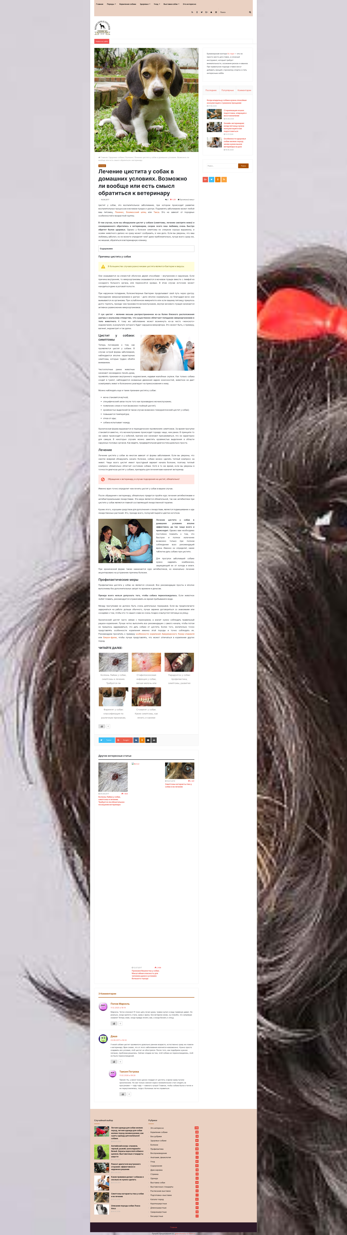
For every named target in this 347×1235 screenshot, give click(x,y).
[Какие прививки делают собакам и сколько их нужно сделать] (101, 1183)
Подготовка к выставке (161, 1195)
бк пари (230, 54)
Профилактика (156, 1149)
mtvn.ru (192, 1233)
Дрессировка (156, 1170)
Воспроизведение (158, 1153)
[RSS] (192, 12)
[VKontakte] (136, 740)
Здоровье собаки (116, 157)
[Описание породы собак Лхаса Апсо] (101, 1209)
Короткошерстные (158, 1203)
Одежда (154, 1178)
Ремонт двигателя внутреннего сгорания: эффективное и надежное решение (126, 1166)
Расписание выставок (160, 1191)
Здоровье (144, 4)
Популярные (227, 90)
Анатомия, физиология (160, 1157)
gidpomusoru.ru (181, 1233)
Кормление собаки (127, 4)
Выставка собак (171, 4)
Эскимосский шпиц (136, 212)
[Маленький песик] (102, 27)
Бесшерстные (156, 1216)
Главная (99, 4)
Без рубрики (156, 1136)
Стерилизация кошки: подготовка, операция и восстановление (235, 113)
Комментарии (244, 90)
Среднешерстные (158, 1212)
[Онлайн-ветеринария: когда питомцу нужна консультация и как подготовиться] (214, 127)
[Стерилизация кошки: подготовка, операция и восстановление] (214, 114)
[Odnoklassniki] (197, 12)
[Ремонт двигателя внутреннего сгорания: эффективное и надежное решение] (101, 1168)
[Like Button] (101, 726)
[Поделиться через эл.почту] (148, 740)
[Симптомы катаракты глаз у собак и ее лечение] (179, 770)
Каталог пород (157, 1199)
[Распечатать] (154, 740)
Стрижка (154, 1174)
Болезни (129, 157)
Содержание (156, 1166)
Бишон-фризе (110, 637)
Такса (156, 212)
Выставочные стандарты (161, 1187)
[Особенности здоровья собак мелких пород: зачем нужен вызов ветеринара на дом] (214, 142)
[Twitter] (201, 12)
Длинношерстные (158, 1208)
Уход (156, 4)
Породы (110, 4)
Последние (211, 90)
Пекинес (119, 212)
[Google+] (206, 12)
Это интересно (189, 4)
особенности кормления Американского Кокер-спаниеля (165, 634)
